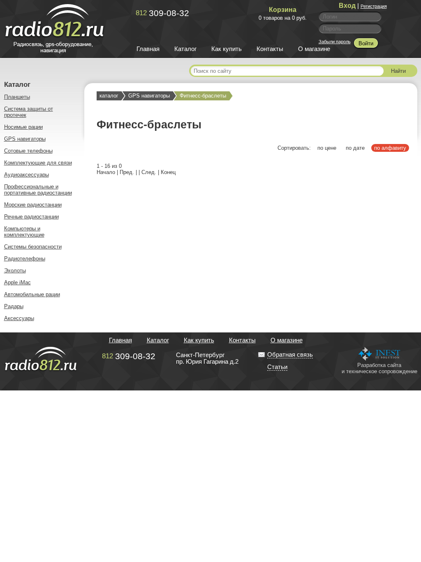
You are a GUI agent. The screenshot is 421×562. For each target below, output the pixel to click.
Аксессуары (19, 318)
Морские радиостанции (33, 205)
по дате (355, 148)
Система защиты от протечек (28, 112)
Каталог (185, 49)
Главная (148, 49)
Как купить (226, 49)
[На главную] (54, 51)
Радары (13, 306)
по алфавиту (390, 148)
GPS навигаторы (25, 139)
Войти (366, 43)
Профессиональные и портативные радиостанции (38, 189)
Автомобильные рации (32, 294)
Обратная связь (290, 354)
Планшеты (17, 97)
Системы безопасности (33, 247)
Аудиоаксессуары (26, 175)
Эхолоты (15, 270)
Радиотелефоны (24, 258)
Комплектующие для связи (38, 163)
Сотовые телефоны (28, 151)
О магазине (314, 49)
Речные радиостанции (31, 217)
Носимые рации (23, 127)
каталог (108, 96)
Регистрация (374, 6)
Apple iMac (17, 282)
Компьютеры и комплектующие (24, 231)
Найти (398, 71)
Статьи (277, 367)
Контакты (270, 49)
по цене (326, 148)
